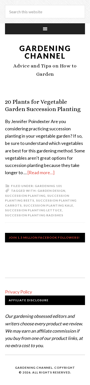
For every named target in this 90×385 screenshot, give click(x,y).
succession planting (25, 196)
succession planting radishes (34, 215)
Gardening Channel (45, 52)
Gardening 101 (48, 186)
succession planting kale (48, 205)
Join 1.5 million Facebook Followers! (44, 237)
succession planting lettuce (33, 210)
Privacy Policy (18, 292)
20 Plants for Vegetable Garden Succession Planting (43, 105)
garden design (51, 190)
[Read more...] (41, 172)
